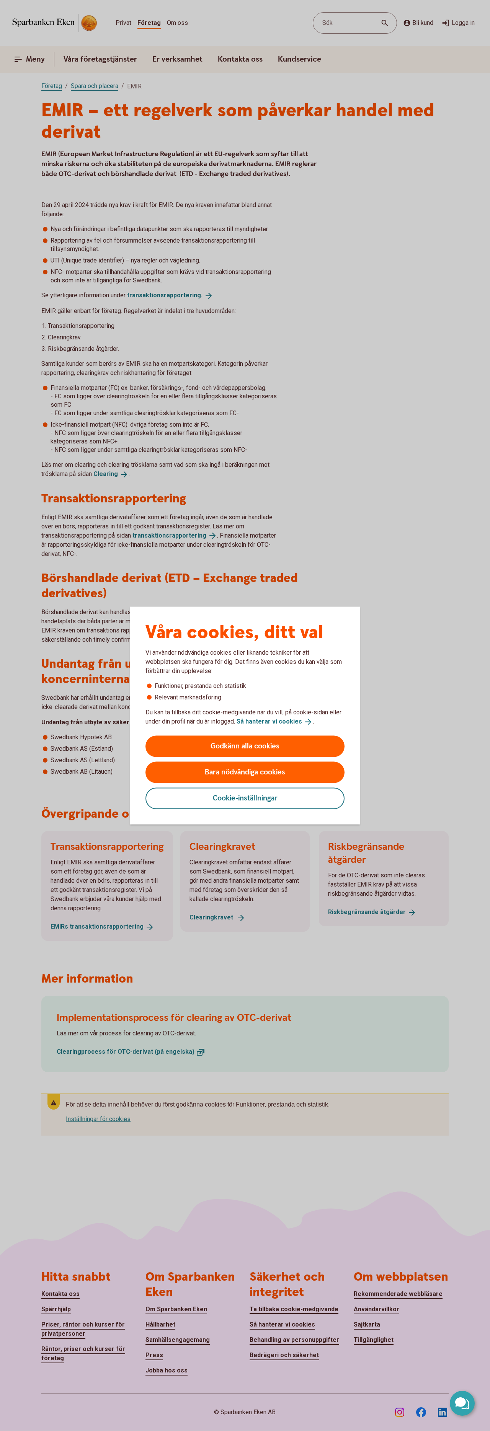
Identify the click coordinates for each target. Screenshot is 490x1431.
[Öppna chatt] (462, 1403)
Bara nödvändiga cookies (245, 772)
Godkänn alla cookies (245, 746)
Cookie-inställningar (245, 798)
